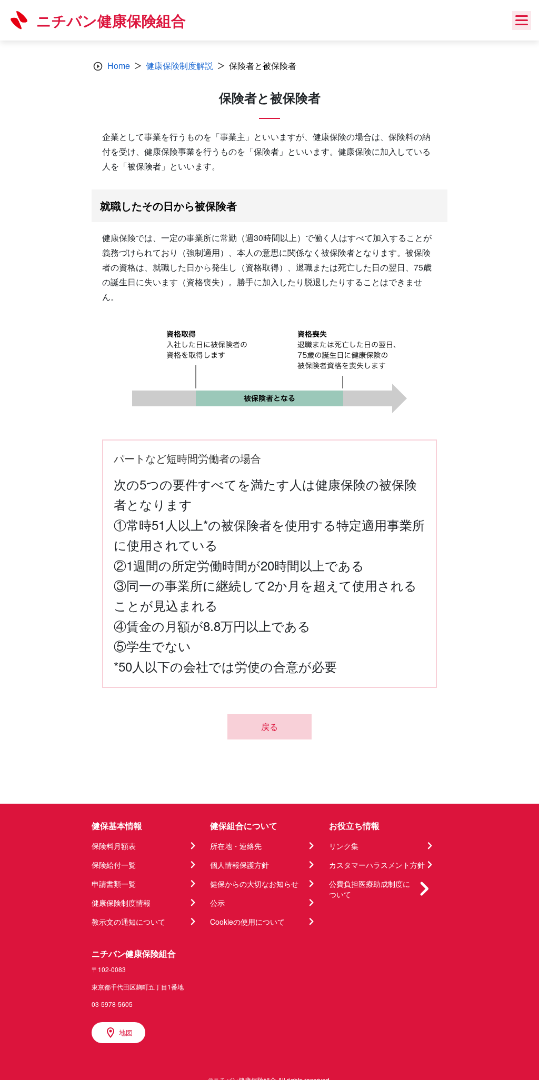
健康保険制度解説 (179, 65)
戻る (269, 727)
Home (118, 65)
